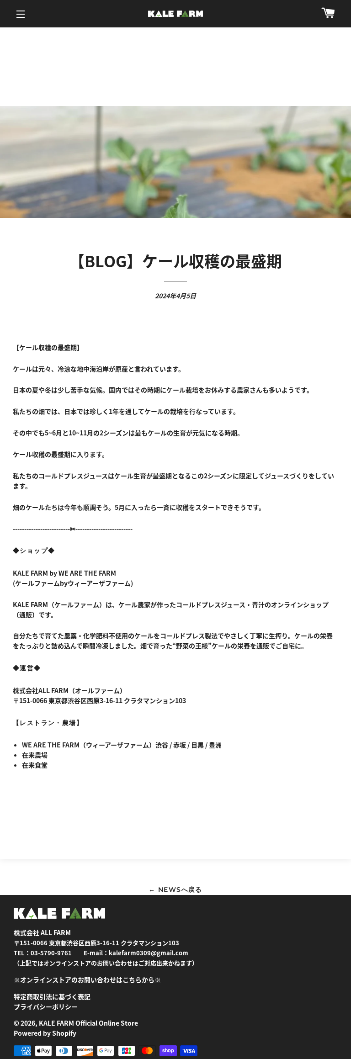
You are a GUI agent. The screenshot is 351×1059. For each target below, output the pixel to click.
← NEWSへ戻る (175, 889)
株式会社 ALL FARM (42, 932)
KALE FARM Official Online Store (88, 1022)
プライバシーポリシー (46, 1006)
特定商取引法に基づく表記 (52, 996)
